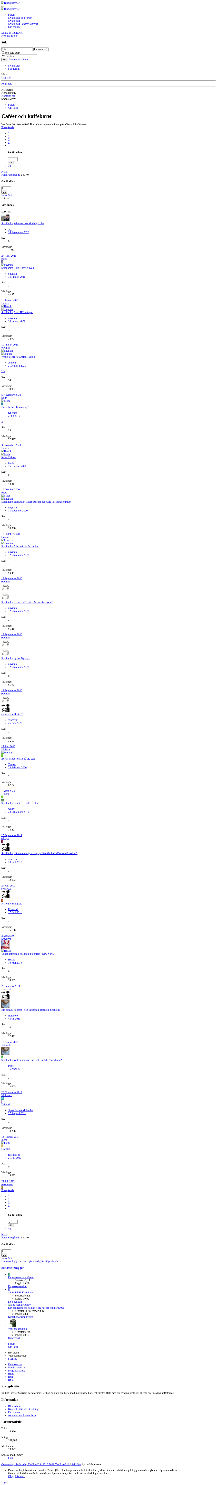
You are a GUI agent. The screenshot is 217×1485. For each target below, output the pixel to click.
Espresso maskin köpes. (21, 1277)
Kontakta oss (8, 95)
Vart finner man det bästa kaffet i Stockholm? (38, 1060)
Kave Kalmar (8, 457)
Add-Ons (76, 1464)
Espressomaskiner (17, 1286)
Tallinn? (5, 1104)
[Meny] (2, 6)
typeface (12, 412)
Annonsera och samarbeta (22, 1415)
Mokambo (6, 1095)
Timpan (12, 764)
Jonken (12, 362)
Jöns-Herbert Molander (20, 1110)
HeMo (11, 959)
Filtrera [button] (5, 198)
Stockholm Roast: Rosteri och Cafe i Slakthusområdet (42, 501)
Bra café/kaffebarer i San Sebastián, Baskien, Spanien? (30, 1009)
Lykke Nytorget (22, 658)
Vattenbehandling (17, 1328)
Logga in (6, 77)
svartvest (12, 719)
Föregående (7, 127)
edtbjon (5, 838)
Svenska (12, 1358)
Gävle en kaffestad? (12, 714)
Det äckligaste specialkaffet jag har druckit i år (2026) (36, 1307)
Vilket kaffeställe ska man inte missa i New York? (27, 953)
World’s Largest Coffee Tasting (18, 356)
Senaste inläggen (12, 1267)
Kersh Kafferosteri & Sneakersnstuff (33, 602)
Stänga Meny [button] (8, 98)
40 (9, 165)
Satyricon (6, 938)
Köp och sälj (15, 1301)
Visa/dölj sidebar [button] (17, 1355)
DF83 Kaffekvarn (21, 1292)
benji (4, 258)
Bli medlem (14, 1406)
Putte (11, 1065)
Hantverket (14, 1338)
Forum (11, 14)
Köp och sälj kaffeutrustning (23, 1409)
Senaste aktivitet (29, 23)
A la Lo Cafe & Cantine (26, 546)
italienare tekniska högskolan (29, 223)
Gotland (5, 1148)
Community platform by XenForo (35, 1464)
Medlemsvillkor (16, 1367)
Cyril (11, 1457)
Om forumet (14, 26)
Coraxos (5, 537)
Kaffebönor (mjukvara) (20, 1316)
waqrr (11, 808)
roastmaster (14, 1154)
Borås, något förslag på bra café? (18, 758)
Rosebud (13, 909)
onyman (12, 273)
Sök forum (26, 17)
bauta (4, 397)
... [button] (9, 145)
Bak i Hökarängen (23, 312)
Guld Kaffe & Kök (24, 267)
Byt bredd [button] (13, 1352)
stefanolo (13, 1015)
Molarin (5, 749)
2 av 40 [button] (25, 174)
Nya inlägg (14, 17)
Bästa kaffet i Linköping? (14, 407)
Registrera (6, 83)
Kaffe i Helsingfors (11, 903)
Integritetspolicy (16, 1370)
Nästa (4, 171)
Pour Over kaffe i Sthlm (26, 803)
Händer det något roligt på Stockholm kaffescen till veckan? (45, 853)
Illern (4, 1139)
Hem (10, 1376)
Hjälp (11, 1373)
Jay (10, 229)
